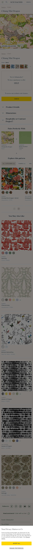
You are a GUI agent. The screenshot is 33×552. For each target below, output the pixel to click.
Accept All (16, 543)
